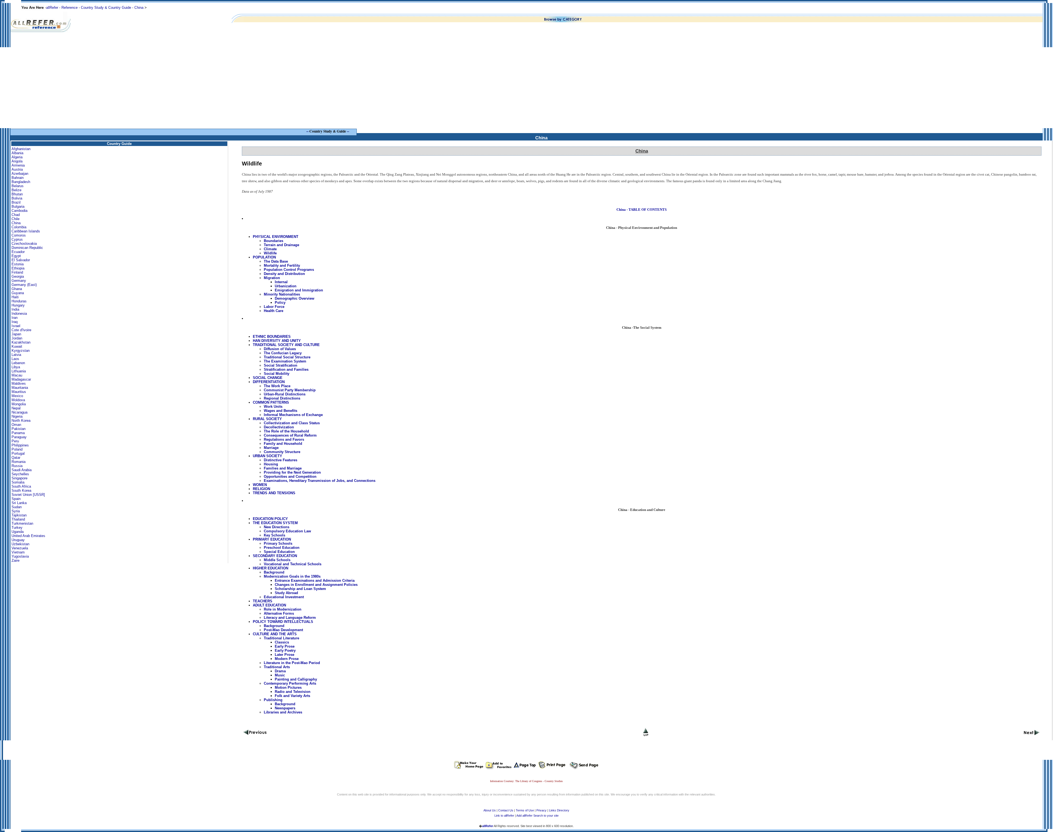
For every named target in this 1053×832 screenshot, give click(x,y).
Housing (271, 464)
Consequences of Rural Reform (290, 435)
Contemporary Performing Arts (290, 683)
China (138, 7)
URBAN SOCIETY (267, 456)
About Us (489, 810)
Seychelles (20, 474)
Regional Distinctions (282, 398)
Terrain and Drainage (281, 245)
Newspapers (285, 708)
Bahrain (18, 178)
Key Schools (274, 535)
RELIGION (261, 489)
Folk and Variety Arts (292, 696)
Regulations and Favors (284, 439)
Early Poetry (285, 650)
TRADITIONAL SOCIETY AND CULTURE (286, 345)
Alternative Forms (279, 613)
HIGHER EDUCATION (270, 568)
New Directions (276, 527)
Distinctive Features (280, 460)
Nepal (16, 408)
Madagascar (21, 379)
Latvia (16, 355)
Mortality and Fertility (282, 265)
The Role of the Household (286, 431)
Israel (16, 326)
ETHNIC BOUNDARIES (272, 337)
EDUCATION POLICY (270, 519)
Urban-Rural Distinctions (284, 394)
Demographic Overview (294, 298)
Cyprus (17, 239)
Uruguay (18, 540)
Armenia (18, 165)
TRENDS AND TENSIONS (274, 493)
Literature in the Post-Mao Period (292, 663)
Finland (17, 272)
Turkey (17, 527)
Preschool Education (281, 548)
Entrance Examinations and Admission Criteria (315, 580)
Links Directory (559, 810)
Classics (282, 642)
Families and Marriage (283, 468)
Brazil (16, 202)
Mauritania (20, 388)
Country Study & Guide (327, 131)
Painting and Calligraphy (296, 679)
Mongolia (19, 404)
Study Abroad (286, 593)
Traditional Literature (281, 638)
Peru (15, 441)
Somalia (18, 482)
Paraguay (19, 437)
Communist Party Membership (290, 390)
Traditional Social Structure (287, 357)
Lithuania (19, 371)
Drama (280, 671)
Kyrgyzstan (21, 350)
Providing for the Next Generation (292, 472)
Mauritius (19, 392)
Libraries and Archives (283, 712)
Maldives (19, 383)
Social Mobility (276, 374)
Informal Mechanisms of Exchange (293, 415)
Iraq (15, 322)
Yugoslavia (20, 556)
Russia (17, 466)
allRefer (52, 7)
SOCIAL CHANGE (267, 378)
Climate (270, 249)
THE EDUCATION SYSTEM (275, 523)
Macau (17, 375)
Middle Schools (277, 560)
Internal (281, 282)
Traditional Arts (277, 667)
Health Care (273, 311)
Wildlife (270, 253)
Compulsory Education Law (287, 531)
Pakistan (19, 429)
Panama (18, 433)
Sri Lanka (19, 503)
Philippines (20, 445)
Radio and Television (292, 692)
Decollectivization (279, 427)
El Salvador (21, 260)
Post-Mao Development (283, 630)
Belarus (18, 186)
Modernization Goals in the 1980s (292, 576)
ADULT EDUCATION (269, 605)
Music (280, 675)
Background (274, 572)
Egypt (16, 256)
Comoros (19, 235)
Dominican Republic (27, 248)
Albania (17, 153)
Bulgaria (18, 206)
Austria (17, 169)
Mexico (17, 396)
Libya (16, 367)
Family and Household (283, 444)
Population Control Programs (289, 270)
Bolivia (17, 198)
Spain (16, 499)
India (15, 309)
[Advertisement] (526, 89)
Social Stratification (280, 365)
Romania (19, 462)
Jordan (17, 338)
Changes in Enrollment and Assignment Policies (316, 585)
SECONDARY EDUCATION (275, 556)
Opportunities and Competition (290, 476)
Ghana (17, 289)
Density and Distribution (284, 274)
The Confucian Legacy (283, 353)
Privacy (541, 810)
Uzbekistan (20, 544)
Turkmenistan (22, 523)
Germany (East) (24, 285)
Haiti (15, 297)
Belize (16, 190)
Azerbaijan (20, 174)
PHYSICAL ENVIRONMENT (275, 237)
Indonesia (19, 313)
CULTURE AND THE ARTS (275, 634)
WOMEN (260, 485)
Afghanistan (21, 149)
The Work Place (277, 386)
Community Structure (282, 452)
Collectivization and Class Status (292, 423)
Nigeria (17, 416)
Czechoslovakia (24, 243)
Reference (69, 7)
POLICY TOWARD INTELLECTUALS (283, 622)
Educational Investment (284, 597)
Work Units (273, 406)
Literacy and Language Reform (290, 617)
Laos (15, 359)
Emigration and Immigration (299, 290)
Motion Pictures (288, 687)
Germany (19, 281)
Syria (16, 511)
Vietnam (18, 552)
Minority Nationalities (282, 294)
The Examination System (285, 361)
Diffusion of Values (280, 349)
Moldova (18, 400)
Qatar (16, 458)
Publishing (273, 700)
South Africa (21, 486)
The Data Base (276, 261)
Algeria (17, 157)
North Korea (21, 420)
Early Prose (285, 646)
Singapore (19, 478)
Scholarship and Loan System (300, 589)
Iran (15, 318)
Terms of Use (525, 810)
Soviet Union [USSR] (28, 495)
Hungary (18, 305)
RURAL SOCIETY (267, 419)
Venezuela (20, 548)
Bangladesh (21, 182)
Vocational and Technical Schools (292, 564)
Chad (16, 215)
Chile (15, 219)
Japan (16, 334)
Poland (17, 449)
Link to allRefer (504, 815)
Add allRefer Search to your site (537, 815)
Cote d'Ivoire (21, 330)
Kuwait (17, 346)
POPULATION (264, 257)
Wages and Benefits (280, 411)
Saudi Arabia (22, 470)
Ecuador (18, 252)
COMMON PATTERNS (271, 402)
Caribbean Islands (26, 231)
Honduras (19, 301)
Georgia (18, 276)
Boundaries (273, 241)
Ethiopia (18, 268)
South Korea (21, 490)
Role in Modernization (282, 609)
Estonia (18, 264)
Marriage (271, 448)
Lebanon (18, 363)
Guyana (18, 293)
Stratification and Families (286, 369)
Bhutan (17, 194)
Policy (280, 302)
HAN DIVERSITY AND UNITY (277, 341)
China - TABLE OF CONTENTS (641, 209)
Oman (16, 425)
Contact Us (505, 810)
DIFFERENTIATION (269, 382)
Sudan (17, 507)
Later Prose (284, 655)
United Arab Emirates (28, 536)
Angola (17, 161)
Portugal (18, 453)
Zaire (15, 560)
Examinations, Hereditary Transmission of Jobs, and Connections (319, 481)
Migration (272, 278)
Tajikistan (19, 515)
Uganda (18, 532)
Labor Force (274, 307)
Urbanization (285, 286)
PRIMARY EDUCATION (272, 539)
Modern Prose (287, 659)
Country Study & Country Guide (106, 7)
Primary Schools (278, 543)
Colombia (19, 227)
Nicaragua (19, 412)
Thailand (18, 519)
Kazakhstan (21, 342)
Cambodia (19, 211)
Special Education (279, 552)
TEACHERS (262, 601)
